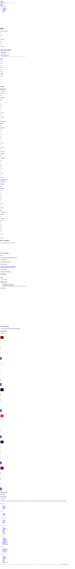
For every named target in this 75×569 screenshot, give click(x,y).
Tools (4, 11)
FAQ (3, 561)
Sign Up (1, 1)
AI (14, 328)
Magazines (4, 541)
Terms (4, 560)
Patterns (4, 507)
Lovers (4, 521)
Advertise (4, 556)
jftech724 (4, 52)
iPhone (14, 266)
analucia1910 (4, 121)
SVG (2, 328)
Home (4, 530)
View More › (3, 333)
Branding (4, 538)
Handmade (4, 539)
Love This (2, 46)
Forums (4, 519)
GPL (16, 328)
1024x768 (9, 267)
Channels (4, 9)
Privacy (4, 559)
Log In (1, 0)
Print (3, 531)
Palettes (4, 506)
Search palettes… (3, 2)
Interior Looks (5, 540)
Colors (4, 505)
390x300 (2, 267)
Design (4, 328)
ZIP (19, 328)
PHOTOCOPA (5, 550)
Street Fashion (5, 542)
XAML (9, 328)
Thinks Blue (3, 179)
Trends (4, 10)
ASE (11, 328)
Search (1, 4)
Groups (4, 520)
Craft (3, 527)
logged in (6, 242)
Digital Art (4, 528)
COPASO (4, 551)
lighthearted (3, 89)
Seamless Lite (5, 548)
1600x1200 (13, 267)
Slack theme (5, 269)
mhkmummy (4, 181)
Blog (3, 522)
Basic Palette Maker (5, 55)
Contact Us (5, 558)
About (2, 554)
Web (3, 532)
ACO (13, 328)
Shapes (4, 508)
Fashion (4, 529)
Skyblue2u (3, 91)
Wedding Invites (5, 544)
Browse (4, 7)
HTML (18, 328)
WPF (7, 328)
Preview (11, 266)
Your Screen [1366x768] (4, 266)
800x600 (5, 267)
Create (2, 511)
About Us (4, 557)
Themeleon (5, 549)
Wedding (4, 533)
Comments (2, 39)
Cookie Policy (5, 562)
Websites (4, 543)
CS (1, 328)
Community (5, 8)
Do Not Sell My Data (63, 564)
